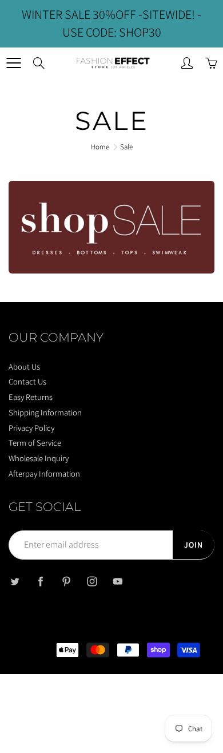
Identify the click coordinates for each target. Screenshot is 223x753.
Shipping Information (45, 412)
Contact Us (27, 381)
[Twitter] (15, 581)
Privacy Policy (31, 427)
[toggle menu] (13, 63)
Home (100, 147)
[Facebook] (40, 581)
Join (193, 545)
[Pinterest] (66, 581)
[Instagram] (92, 581)
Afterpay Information (44, 473)
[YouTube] (117, 581)
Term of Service (35, 442)
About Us (24, 366)
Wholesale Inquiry (39, 458)
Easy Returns (31, 396)
